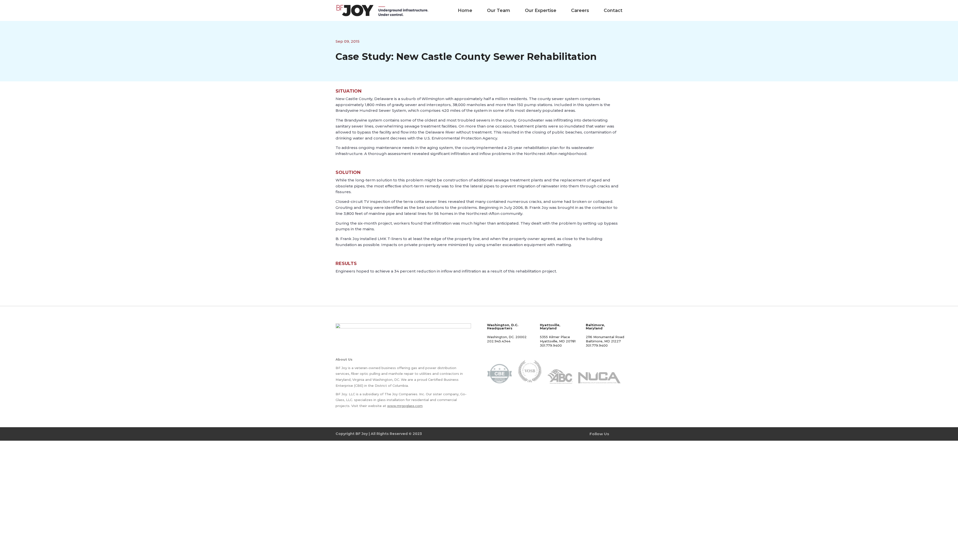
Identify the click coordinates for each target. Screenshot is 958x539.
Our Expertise (540, 10)
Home (465, 10)
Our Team (498, 10)
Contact (613, 10)
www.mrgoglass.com (405, 406)
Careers (580, 10)
